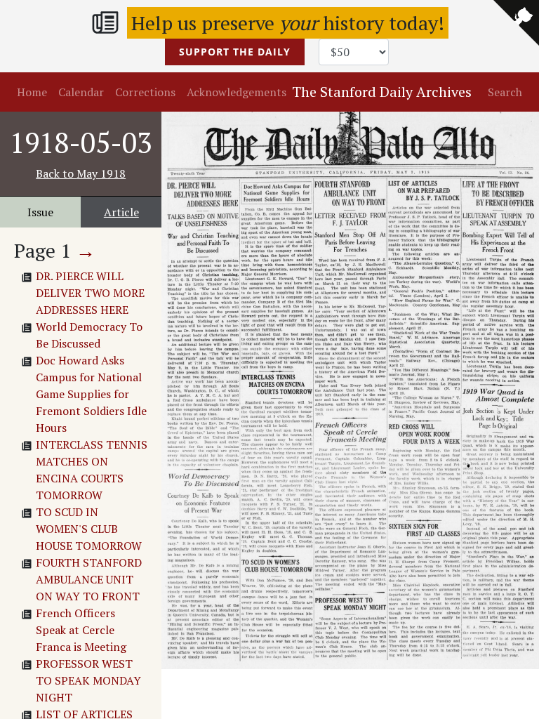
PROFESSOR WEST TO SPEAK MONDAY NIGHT (88, 680)
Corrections (145, 92)
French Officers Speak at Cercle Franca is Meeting (81, 629)
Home (32, 92)
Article (121, 212)
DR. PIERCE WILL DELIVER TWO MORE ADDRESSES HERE (90, 292)
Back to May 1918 (81, 173)
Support (235, 51)
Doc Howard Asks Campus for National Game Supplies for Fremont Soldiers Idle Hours (91, 393)
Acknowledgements (236, 92)
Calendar (81, 92)
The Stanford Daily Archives (382, 91)
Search (505, 92)
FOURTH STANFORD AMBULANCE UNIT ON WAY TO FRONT (89, 579)
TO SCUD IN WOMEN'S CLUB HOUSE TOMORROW (89, 528)
